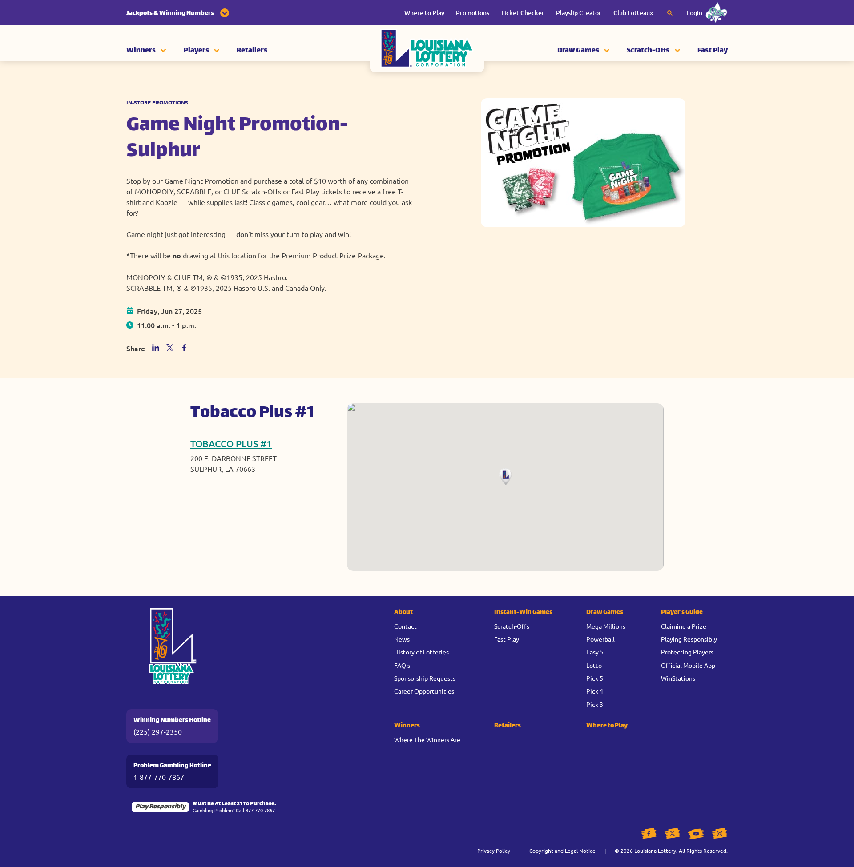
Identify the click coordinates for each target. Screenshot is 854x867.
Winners (141, 51)
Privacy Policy (493, 850)
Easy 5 (595, 652)
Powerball (600, 639)
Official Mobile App (688, 665)
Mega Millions (605, 626)
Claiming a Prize (683, 626)
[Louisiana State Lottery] (427, 51)
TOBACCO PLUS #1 (231, 444)
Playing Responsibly (689, 639)
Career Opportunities (424, 691)
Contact (405, 626)
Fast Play (712, 51)
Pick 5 (594, 678)
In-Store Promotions (157, 102)
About (403, 612)
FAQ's (402, 665)
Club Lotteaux (633, 12)
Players (196, 51)
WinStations (678, 678)
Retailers (252, 51)
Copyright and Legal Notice (562, 850)
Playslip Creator (578, 12)
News (402, 639)
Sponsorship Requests (424, 678)
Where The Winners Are (427, 739)
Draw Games (578, 51)
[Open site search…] (670, 13)
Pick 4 (594, 691)
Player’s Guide (682, 612)
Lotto (594, 665)
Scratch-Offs (648, 51)
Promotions (472, 12)
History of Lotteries (421, 652)
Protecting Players (687, 652)
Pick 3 (594, 704)
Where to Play (424, 12)
